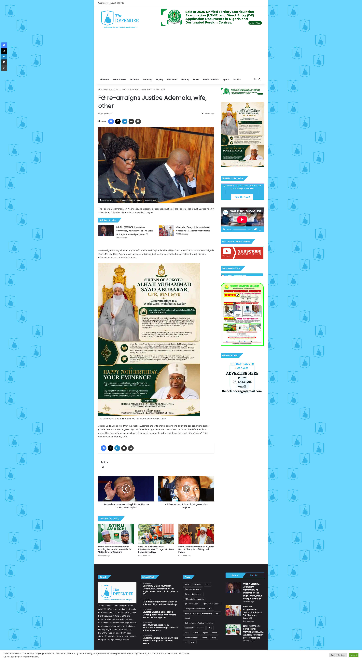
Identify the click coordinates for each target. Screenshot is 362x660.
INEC (210, 628)
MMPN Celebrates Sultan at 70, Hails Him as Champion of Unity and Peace (196, 549)
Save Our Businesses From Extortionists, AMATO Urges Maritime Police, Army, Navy (156, 549)
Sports (226, 79)
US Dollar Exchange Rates (235, 276)
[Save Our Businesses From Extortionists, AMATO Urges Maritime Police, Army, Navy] (156, 534)
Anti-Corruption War (116, 89)
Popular (254, 575)
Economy (147, 79)
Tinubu (204, 637)
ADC (210, 608)
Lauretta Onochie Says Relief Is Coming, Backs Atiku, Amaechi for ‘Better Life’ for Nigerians (115, 549)
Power (196, 79)
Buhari (187, 618)
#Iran (207, 584)
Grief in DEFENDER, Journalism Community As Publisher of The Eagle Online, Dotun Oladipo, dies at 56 (134, 231)
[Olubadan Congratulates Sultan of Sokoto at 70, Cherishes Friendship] (166, 230)
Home (106, 79)
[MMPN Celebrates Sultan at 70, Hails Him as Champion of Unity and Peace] (196, 534)
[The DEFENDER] (120, 19)
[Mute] (255, 229)
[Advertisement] (181, 54)
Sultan (214, 633)
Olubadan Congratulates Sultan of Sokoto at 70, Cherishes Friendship (252, 612)
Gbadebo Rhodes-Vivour (194, 628)
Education (172, 79)
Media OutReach (211, 79)
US (186, 642)
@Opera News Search (193, 594)
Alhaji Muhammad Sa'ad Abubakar (198, 613)
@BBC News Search (193, 589)
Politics (237, 79)
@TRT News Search (211, 604)
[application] (242, 219)
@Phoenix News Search (194, 599)
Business (134, 79)
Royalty (159, 79)
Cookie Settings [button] (338, 655)
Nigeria (205, 633)
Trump (213, 637)
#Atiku (187, 584)
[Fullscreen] (260, 229)
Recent (235, 575)
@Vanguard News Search (195, 608)
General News (119, 79)
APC (217, 613)
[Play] (224, 229)
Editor (104, 462)
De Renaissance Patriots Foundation (199, 623)
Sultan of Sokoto (191, 637)
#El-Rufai (197, 584)
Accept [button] (354, 655)
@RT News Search (192, 604)
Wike (193, 642)
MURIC (196, 633)
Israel (187, 633)
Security (185, 79)
